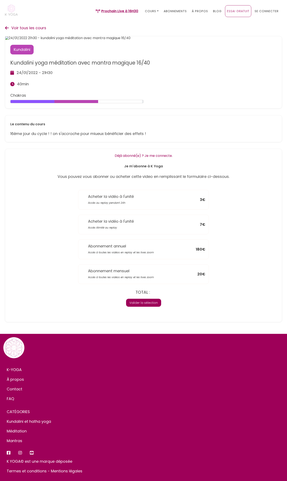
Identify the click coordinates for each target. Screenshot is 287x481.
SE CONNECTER (267, 11)
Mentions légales (66, 471)
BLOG (217, 11)
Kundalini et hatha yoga (29, 421)
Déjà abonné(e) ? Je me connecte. (143, 155)
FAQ (10, 398)
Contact (14, 389)
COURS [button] (150, 11)
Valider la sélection (143, 303)
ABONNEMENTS (175, 11)
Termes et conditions (27, 471)
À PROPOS (200, 11)
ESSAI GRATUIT (238, 11)
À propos (15, 379)
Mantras (14, 440)
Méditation (17, 431)
